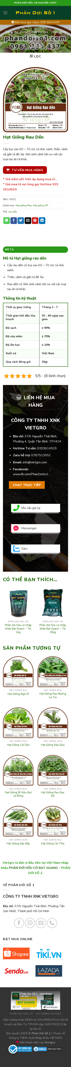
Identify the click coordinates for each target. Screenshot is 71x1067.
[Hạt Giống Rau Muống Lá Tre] (52, 671)
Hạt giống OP (40, 205)
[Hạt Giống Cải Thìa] (52, 821)
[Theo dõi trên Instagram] (30, 923)
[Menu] (5, 13)
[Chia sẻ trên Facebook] (13, 220)
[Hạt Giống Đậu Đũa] (52, 722)
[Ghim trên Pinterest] (35, 220)
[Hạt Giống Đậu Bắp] (18, 821)
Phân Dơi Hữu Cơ (21, 1013)
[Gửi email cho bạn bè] (28, 220)
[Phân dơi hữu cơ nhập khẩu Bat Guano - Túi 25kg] (52, 603)
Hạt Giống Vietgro (35, 32)
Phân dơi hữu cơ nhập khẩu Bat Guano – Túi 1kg (18, 628)
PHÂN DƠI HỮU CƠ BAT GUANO (33, 868)
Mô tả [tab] (9, 249)
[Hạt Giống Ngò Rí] (18, 671)
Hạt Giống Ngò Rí (18, 694)
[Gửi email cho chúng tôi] (41, 923)
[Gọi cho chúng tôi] (52, 923)
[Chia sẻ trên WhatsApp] (6, 220)
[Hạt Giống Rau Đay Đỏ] (52, 770)
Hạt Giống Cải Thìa (52, 843)
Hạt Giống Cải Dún (18, 745)
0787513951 (41, 455)
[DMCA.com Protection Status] (48, 1049)
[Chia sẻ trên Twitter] (21, 220)
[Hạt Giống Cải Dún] (18, 722)
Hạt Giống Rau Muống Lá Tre (52, 695)
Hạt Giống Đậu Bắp (18, 843)
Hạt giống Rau (24, 205)
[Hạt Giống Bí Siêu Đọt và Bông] (18, 770)
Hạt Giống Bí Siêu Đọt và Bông (18, 794)
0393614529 (47, 448)
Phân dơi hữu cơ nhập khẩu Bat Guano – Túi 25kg (52, 628)
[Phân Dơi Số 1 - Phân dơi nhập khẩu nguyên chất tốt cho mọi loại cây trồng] (35, 12)
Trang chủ (11, 32)
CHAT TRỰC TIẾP (27, 485)
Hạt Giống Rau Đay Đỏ (52, 794)
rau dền (12, 212)
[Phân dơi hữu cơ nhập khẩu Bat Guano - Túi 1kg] (18, 603)
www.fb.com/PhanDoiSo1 (31, 474)
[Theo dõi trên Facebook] (19, 923)
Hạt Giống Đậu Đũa (52, 745)
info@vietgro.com (35, 462)
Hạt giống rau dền (30, 258)
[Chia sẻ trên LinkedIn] (42, 220)
